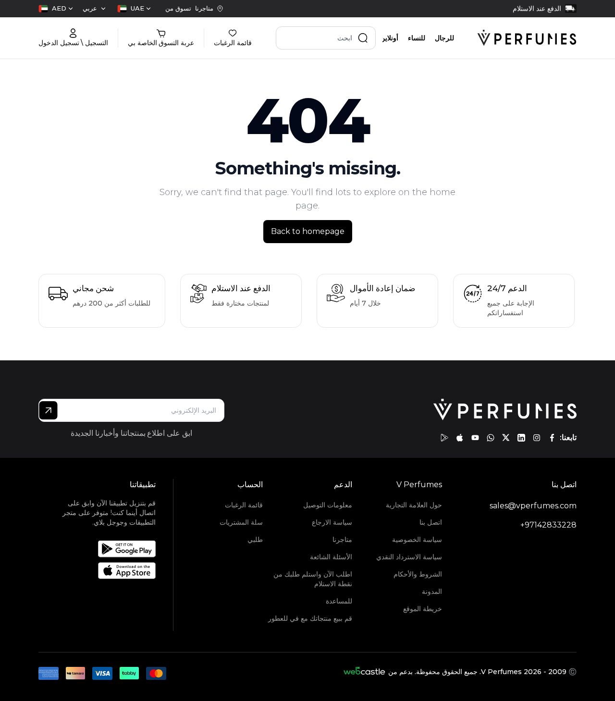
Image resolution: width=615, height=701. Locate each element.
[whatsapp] (490, 438)
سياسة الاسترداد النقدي (409, 557)
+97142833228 (548, 524)
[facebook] (552, 438)
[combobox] (134, 8)
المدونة (432, 591)
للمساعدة (339, 601)
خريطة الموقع (422, 608)
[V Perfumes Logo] (527, 38)
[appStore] (460, 438)
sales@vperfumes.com (533, 505)
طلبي (255, 539)
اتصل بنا (430, 522)
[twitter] (506, 438)
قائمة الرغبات (244, 505)
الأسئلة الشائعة (331, 557)
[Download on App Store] (109, 570)
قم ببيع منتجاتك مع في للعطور (310, 618)
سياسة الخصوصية (417, 539)
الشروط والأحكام (418, 574)
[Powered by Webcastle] (364, 671)
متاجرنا (342, 539)
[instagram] (537, 438)
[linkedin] (521, 438)
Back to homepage (307, 231)
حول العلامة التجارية (414, 505)
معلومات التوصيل (327, 505)
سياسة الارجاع (332, 522)
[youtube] (475, 438)
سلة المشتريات (241, 522)
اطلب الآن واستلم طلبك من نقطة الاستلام (312, 579)
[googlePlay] (444, 438)
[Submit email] (48, 410)
